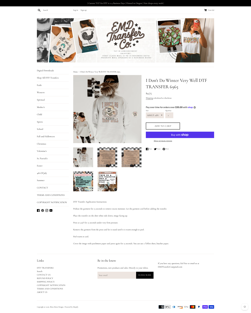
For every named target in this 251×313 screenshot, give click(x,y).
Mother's (41, 107)
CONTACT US (43, 274)
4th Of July (42, 173)
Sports (40, 121)
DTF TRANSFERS (45, 268)
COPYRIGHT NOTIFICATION (52, 202)
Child (39, 114)
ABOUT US (42, 292)
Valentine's (42, 151)
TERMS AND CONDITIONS (51, 195)
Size (147, 110)
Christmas (41, 143)
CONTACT (42, 187)
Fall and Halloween (46, 136)
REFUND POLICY (45, 278)
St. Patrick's (42, 158)
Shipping (149, 98)
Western (40, 92)
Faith (39, 85)
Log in (75, 10)
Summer (41, 180)
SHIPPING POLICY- (46, 281)
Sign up (84, 10)
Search (39, 271)
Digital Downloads (45, 70)
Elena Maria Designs (57, 307)
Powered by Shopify (71, 307)
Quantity (168, 110)
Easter (40, 165)
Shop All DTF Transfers (48, 77)
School (40, 129)
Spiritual (41, 99)
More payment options (163, 140)
